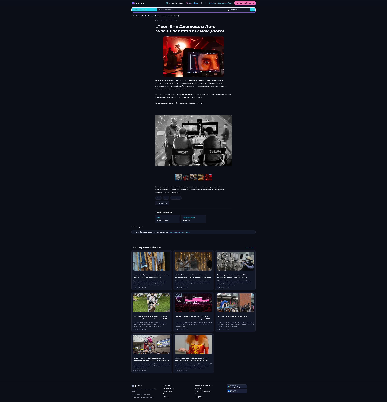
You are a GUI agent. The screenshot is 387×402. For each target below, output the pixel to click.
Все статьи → (251, 248)
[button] (157, 140)
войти (188, 232)
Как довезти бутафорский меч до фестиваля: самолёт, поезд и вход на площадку (151, 276)
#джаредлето (175, 198)
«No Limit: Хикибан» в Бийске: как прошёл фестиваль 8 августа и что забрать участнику (193, 276)
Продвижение (167, 391)
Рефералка (198, 397)
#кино (158, 198)
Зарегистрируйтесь (225, 3)
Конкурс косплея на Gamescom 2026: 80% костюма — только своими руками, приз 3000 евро (192, 317)
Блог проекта (167, 394)
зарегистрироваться (176, 232)
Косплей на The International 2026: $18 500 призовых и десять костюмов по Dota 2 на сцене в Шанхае (192, 359)
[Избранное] (201, 3)
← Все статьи (159, 20)
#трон (166, 198)
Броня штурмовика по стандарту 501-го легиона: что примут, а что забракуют (232, 276)
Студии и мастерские (170, 388)
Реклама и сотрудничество (204, 385)
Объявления (167, 385)
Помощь (165, 397)
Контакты (198, 394)
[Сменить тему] (206, 3)
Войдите (212, 3)
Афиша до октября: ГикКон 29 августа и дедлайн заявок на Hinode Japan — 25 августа (151, 359)
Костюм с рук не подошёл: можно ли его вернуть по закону (232, 317)
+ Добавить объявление (245, 3)
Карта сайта (199, 388)
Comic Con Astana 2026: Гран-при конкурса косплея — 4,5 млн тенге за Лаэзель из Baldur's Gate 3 (151, 317)
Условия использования (203, 391)
